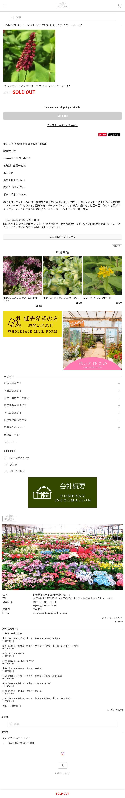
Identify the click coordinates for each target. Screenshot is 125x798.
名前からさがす (12, 390)
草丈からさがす (12, 412)
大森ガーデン (11, 435)
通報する (117, 246)
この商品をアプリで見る (62, 236)
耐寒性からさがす (14, 427)
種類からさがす (12, 383)
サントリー (10, 442)
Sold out (62, 115)
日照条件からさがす (15, 420)
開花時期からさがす (15, 405)
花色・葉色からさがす (16, 398)
